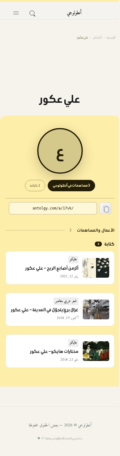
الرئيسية (110, 37)
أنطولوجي (74, 13)
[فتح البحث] (32, 13)
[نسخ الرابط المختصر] (105, 208)
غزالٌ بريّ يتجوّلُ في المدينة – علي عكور (44, 310)
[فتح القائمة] (16, 13)
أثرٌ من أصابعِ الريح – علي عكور (52, 268)
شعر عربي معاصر (66, 301)
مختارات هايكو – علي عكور (54, 351)
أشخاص (97, 37)
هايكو (73, 259)
